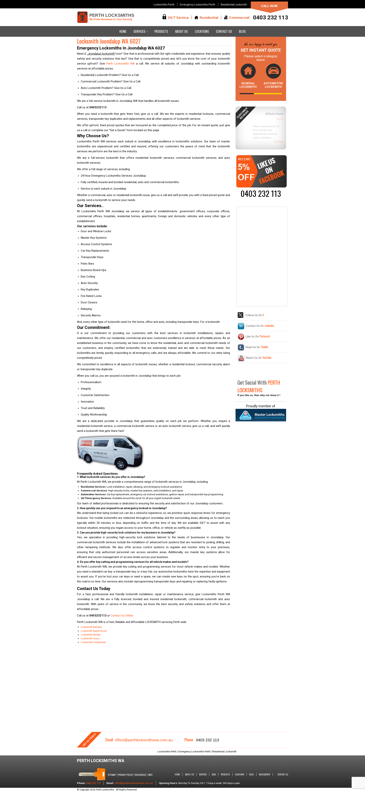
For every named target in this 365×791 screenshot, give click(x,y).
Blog (242, 31)
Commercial (239, 17)
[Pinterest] (241, 339)
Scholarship (264, 774)
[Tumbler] (241, 350)
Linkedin (269, 325)
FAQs (214, 774)
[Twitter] (240, 317)
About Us (181, 31)
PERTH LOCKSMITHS (111, 17)
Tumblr (264, 347)
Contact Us (224, 31)
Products (161, 31)
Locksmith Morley (90, 634)
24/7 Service (178, 17)
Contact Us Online (122, 615)
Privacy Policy (125, 774)
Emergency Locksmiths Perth (197, 4)
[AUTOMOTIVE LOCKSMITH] (273, 72)
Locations (202, 31)
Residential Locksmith (234, 4)
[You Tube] (241, 360)
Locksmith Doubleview (93, 642)
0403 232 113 (270, 17)
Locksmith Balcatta (91, 627)
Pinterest (264, 336)
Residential (209, 17)
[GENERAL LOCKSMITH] (248, 72)
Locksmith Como (90, 638)
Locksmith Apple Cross (94, 630)
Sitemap (112, 774)
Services (139, 31)
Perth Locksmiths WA (120, 63)
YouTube (267, 357)
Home (122, 31)
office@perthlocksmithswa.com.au (144, 740)
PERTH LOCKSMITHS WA (100, 760)
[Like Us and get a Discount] (261, 186)
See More (278, 135)
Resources (140, 774)
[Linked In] (241, 328)
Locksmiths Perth (164, 4)
